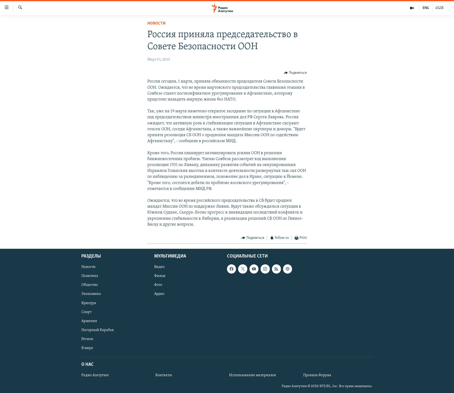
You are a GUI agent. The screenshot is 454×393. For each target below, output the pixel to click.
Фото (158, 285)
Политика (89, 276)
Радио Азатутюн (95, 375)
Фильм (159, 276)
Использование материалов (252, 375)
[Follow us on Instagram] (265, 268)
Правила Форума (317, 375)
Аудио (159, 294)
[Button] (295, 73)
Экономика (91, 294)
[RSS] (276, 268)
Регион (87, 339)
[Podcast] (287, 268)
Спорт (86, 312)
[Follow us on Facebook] (231, 268)
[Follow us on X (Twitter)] (242, 268)
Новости (156, 24)
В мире (87, 348)
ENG (426, 8)
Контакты (163, 375)
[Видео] (412, 8)
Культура (88, 303)
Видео (159, 267)
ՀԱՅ (439, 8)
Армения (89, 321)
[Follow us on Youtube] (253, 268)
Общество (89, 285)
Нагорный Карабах (97, 330)
